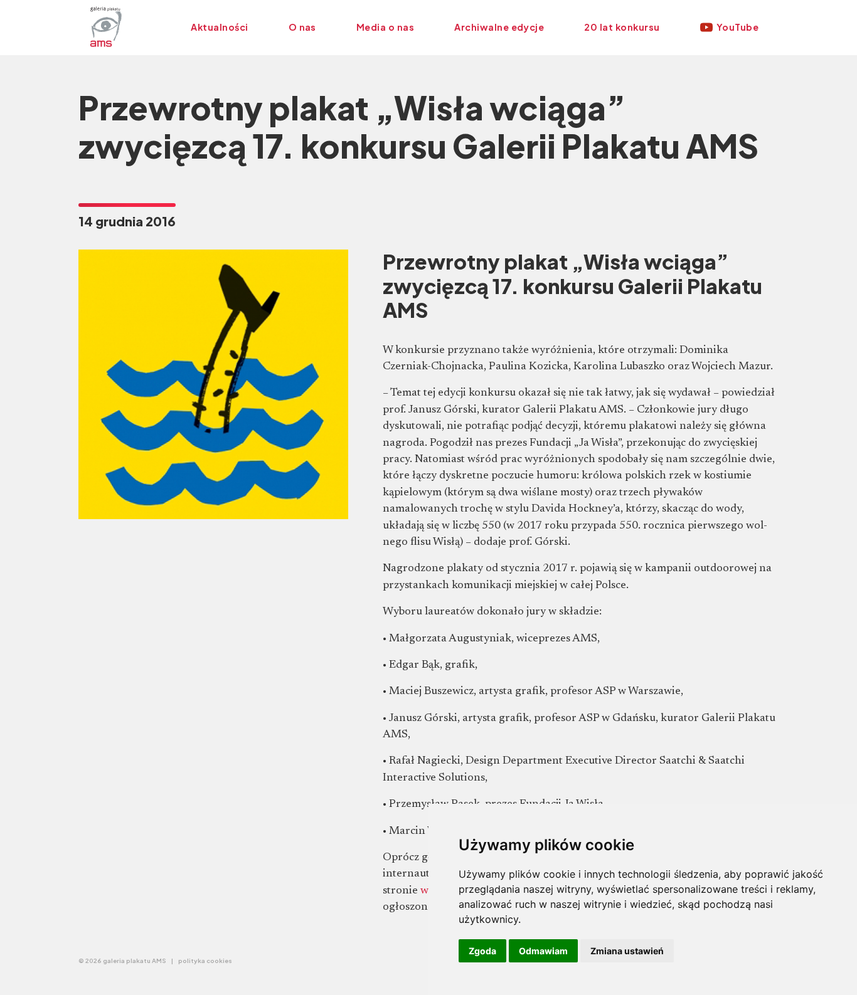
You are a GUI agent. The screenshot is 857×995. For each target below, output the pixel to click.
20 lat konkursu (621, 27)
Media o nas (385, 27)
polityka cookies (205, 960)
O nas (302, 27)
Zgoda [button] (482, 950)
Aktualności (219, 27)
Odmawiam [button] (543, 950)
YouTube (737, 27)
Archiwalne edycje (499, 27)
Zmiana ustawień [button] (627, 950)
